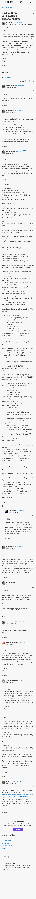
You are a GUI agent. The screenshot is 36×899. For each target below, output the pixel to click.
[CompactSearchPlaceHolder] (30, 2)
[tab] (6, 72)
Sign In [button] (18, 829)
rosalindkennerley (12, 642)
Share (4, 66)
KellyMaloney (10, 23)
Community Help (7, 848)
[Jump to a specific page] (32, 81)
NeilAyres (9, 782)
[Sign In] (33, 2)
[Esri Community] (9, 2)
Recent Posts (6, 843)
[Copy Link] (7, 27)
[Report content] (33, 13)
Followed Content (7, 845)
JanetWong (12, 510)
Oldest (9, 77)
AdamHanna (10, 85)
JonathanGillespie (12, 680)
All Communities (6, 840)
